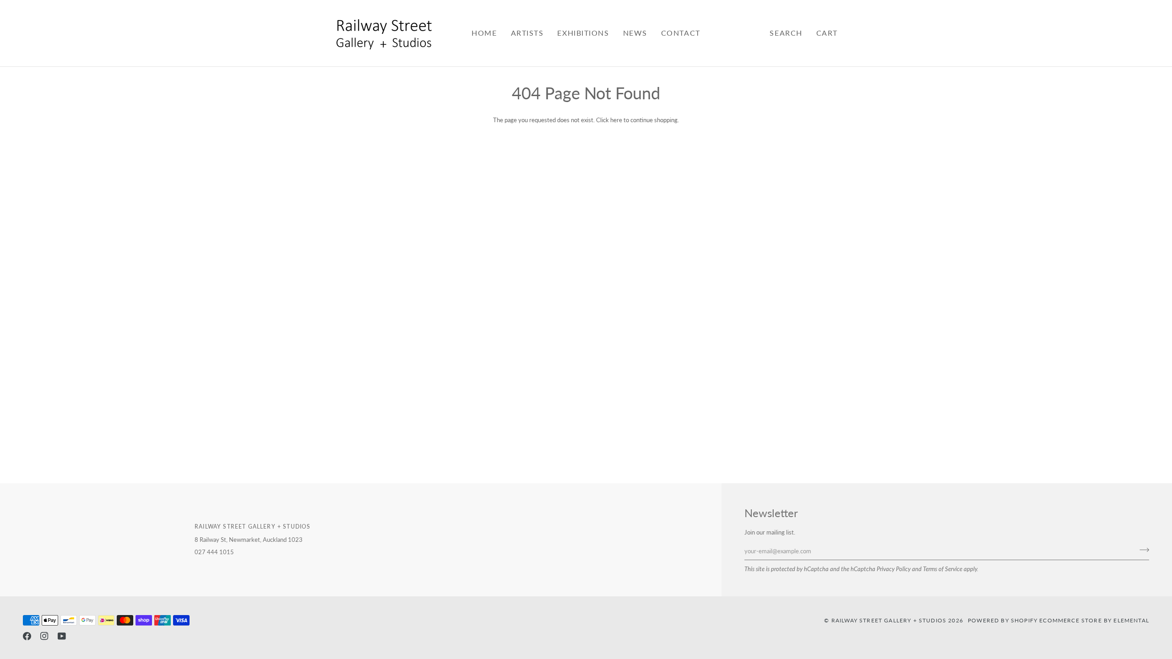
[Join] (1141, 549)
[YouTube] (62, 636)
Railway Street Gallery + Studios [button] (252, 526)
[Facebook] (27, 636)
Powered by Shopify (1002, 620)
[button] (527, 33)
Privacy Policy (894, 569)
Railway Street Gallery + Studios (888, 620)
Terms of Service (942, 569)
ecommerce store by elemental (1094, 620)
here (616, 120)
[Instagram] (44, 636)
